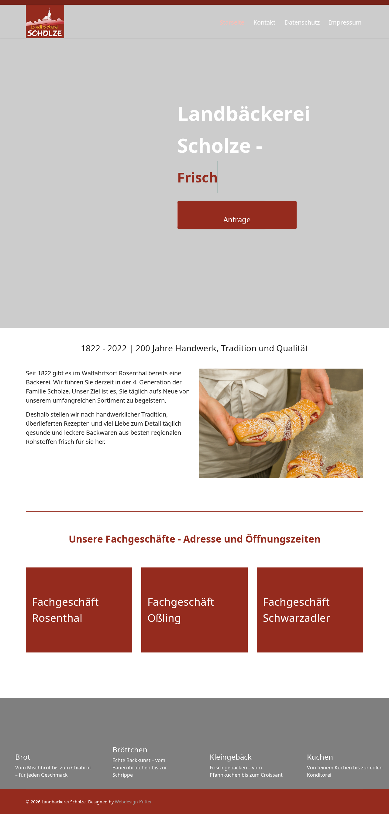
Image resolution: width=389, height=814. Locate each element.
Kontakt (264, 22)
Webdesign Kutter (133, 802)
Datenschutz (302, 22)
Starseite (232, 22)
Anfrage (237, 219)
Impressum (345, 22)
